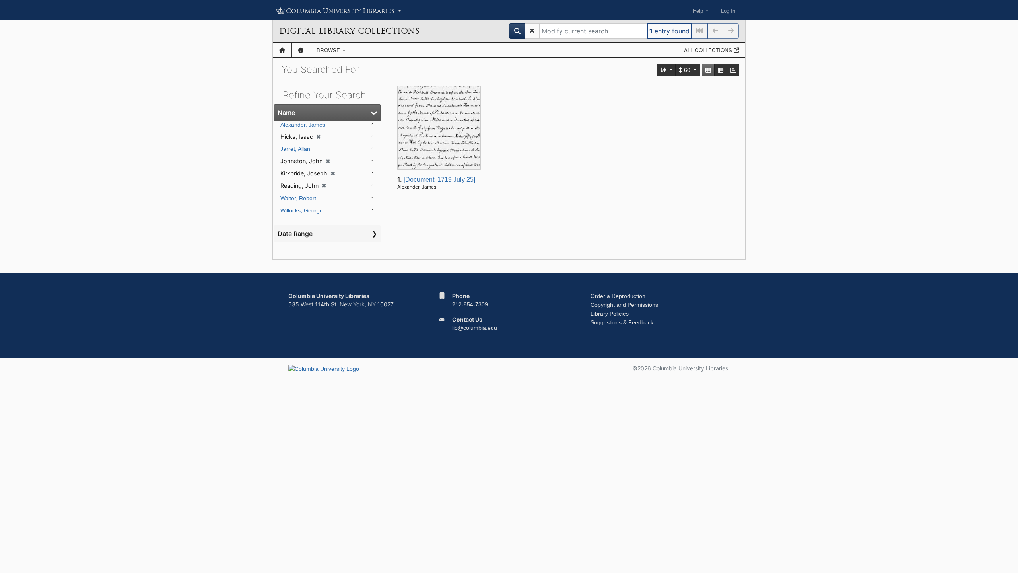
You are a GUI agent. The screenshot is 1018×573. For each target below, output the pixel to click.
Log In (728, 11)
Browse (329, 50)
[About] (301, 50)
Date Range (295, 234)
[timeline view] (733, 70)
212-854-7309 (470, 304)
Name (286, 113)
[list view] (720, 70)
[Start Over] (532, 31)
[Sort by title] (666, 70)
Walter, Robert (298, 198)
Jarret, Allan (295, 149)
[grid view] (708, 70)
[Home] (282, 50)
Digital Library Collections (349, 31)
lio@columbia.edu (474, 328)
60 (687, 70)
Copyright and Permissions (624, 305)
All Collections (709, 50)
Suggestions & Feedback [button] (622, 322)
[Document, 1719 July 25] (439, 179)
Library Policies (610, 313)
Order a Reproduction (618, 296)
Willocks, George (301, 210)
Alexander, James (302, 124)
